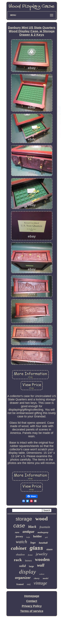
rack (18, 560)
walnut (41, 574)
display (27, 572)
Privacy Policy (32, 606)
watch (21, 541)
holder (37, 536)
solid (22, 566)
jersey (19, 536)
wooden (42, 559)
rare (17, 532)
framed (20, 584)
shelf (28, 584)
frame (30, 555)
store (49, 549)
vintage (40, 583)
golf (46, 537)
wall (40, 565)
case (19, 525)
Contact (31, 601)
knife (28, 537)
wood (41, 518)
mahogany (43, 532)
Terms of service (31, 611)
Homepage (31, 596)
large (31, 566)
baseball (43, 542)
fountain (45, 527)
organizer (23, 578)
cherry (37, 578)
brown (28, 560)
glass (36, 548)
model (45, 578)
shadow (20, 554)
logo (33, 542)
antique (28, 532)
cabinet (18, 548)
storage (24, 518)
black (32, 527)
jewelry (41, 554)
